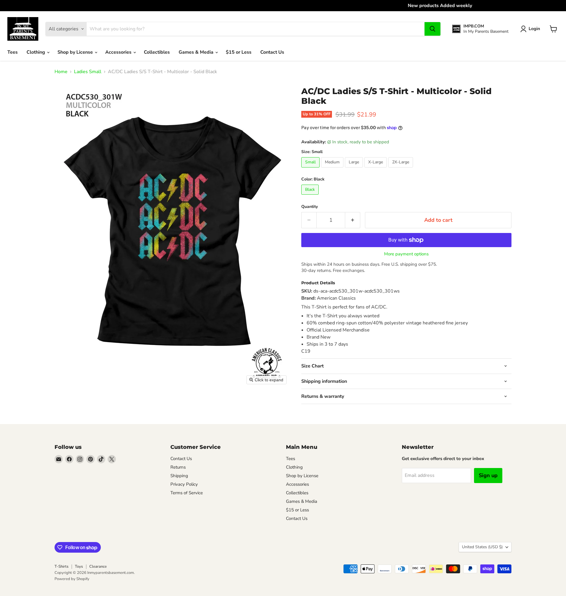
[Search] (432, 29)
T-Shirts (61, 566)
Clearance (98, 566)
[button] (531, 28)
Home (61, 71)
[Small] (311, 169)
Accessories (119, 52)
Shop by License (75, 52)
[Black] (310, 196)
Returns (178, 467)
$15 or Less (238, 52)
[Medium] (333, 169)
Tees (12, 52)
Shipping (179, 476)
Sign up (488, 475)
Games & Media (197, 52)
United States (482, 547)
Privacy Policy (184, 484)
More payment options (406, 254)
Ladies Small (87, 71)
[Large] (354, 169)
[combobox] (255, 29)
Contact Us (272, 52)
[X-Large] (376, 169)
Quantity (309, 206)
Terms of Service (186, 493)
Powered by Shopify (72, 579)
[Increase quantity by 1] (352, 220)
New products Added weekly (283, 5)
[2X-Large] (401, 169)
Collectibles (157, 52)
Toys (79, 566)
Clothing (36, 52)
